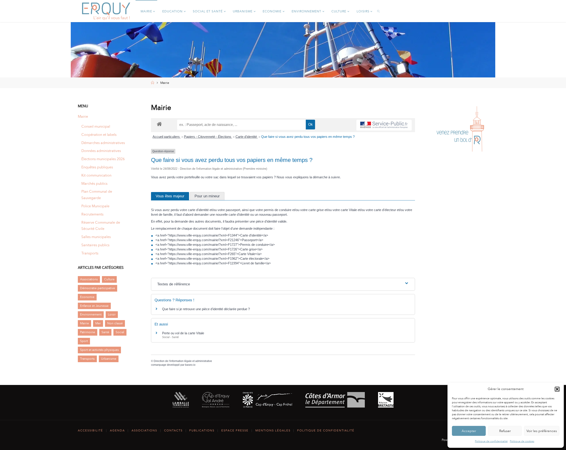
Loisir (112, 314)
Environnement (90, 314)
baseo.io (190, 364)
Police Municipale (95, 206)
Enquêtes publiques (97, 167)
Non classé (115, 323)
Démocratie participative (97, 288)
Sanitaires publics (95, 245)
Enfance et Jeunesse (94, 306)
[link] (379, 11)
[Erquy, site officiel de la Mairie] (106, 11)
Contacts (173, 430)
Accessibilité (90, 430)
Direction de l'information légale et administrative (183, 361)
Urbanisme (108, 359)
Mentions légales (273, 430)
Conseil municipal (95, 126)
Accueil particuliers (167, 136)
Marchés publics (94, 183)
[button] (557, 389)
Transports (89, 253)
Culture (109, 279)
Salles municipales (96, 237)
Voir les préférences (541, 431)
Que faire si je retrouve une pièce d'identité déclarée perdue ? (206, 309)
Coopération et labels (99, 135)
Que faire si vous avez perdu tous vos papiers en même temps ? (308, 136)
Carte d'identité (246, 136)
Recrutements (92, 214)
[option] (460, 130)
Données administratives (101, 151)
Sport (84, 341)
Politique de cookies (522, 441)
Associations (89, 279)
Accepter (469, 431)
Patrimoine (87, 332)
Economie (87, 297)
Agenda (117, 430)
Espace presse (235, 430)
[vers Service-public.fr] (384, 125)
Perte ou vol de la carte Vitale (183, 333)
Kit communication (96, 175)
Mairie (83, 116)
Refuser (505, 431)
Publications (201, 430)
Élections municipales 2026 (103, 159)
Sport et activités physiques (99, 350)
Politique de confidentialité (491, 441)
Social (120, 332)
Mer (98, 323)
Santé (105, 332)
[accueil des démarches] (159, 124)
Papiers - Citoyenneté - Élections (208, 136)
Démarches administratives (103, 143)
